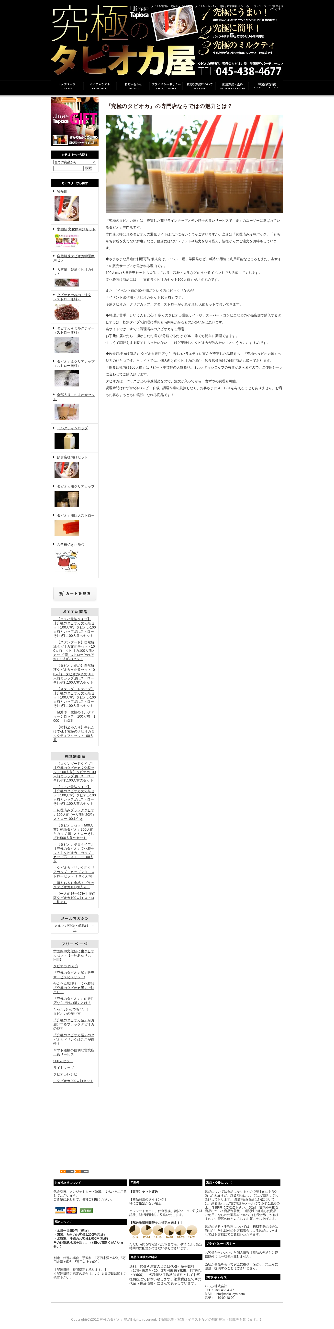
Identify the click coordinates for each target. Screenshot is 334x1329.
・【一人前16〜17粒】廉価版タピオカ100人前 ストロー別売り (74, 898)
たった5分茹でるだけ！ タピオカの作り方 (73, 1011)
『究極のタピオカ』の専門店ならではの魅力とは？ (73, 1001)
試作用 (62, 192)
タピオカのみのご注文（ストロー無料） (72, 297)
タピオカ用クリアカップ (76, 486)
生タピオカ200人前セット (73, 1081)
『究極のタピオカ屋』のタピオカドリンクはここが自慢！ (73, 1039)
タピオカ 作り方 (65, 966)
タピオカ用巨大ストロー (76, 515)
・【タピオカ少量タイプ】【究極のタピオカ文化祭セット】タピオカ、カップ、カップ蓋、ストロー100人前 (73, 852)
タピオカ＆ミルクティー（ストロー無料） (74, 330)
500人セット (63, 1061)
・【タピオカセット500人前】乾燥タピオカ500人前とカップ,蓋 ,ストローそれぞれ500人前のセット (73, 831)
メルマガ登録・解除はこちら (74, 928)
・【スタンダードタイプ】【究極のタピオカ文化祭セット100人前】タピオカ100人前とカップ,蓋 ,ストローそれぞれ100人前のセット (74, 697)
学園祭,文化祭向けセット (76, 229)
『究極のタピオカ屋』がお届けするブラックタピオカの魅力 (73, 1024)
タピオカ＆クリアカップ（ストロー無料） (74, 364)
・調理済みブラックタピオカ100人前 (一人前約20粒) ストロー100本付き (73, 814)
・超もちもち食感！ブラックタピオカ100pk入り (73, 885)
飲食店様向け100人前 (125, 367)
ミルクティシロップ (72, 428)
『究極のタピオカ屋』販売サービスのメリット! (73, 975)
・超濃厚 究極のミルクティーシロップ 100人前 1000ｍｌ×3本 (74, 716)
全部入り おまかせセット (74, 397)
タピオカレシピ (65, 1074)
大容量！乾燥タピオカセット (74, 272)
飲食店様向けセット (72, 457)
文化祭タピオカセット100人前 (166, 279)
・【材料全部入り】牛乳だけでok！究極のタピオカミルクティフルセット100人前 (74, 733)
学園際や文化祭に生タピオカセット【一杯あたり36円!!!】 (73, 955)
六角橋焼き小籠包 (70, 545)
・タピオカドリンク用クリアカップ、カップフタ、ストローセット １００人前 (73, 872)
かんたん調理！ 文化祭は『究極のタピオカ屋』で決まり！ (73, 988)
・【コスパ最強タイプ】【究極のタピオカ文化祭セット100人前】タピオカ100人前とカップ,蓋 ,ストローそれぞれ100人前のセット (74, 627)
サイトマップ (63, 1068)
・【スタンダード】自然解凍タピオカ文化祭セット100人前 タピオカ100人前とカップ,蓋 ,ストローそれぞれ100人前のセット (74, 650)
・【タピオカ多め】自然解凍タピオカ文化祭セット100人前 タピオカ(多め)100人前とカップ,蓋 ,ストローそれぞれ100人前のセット (74, 674)
